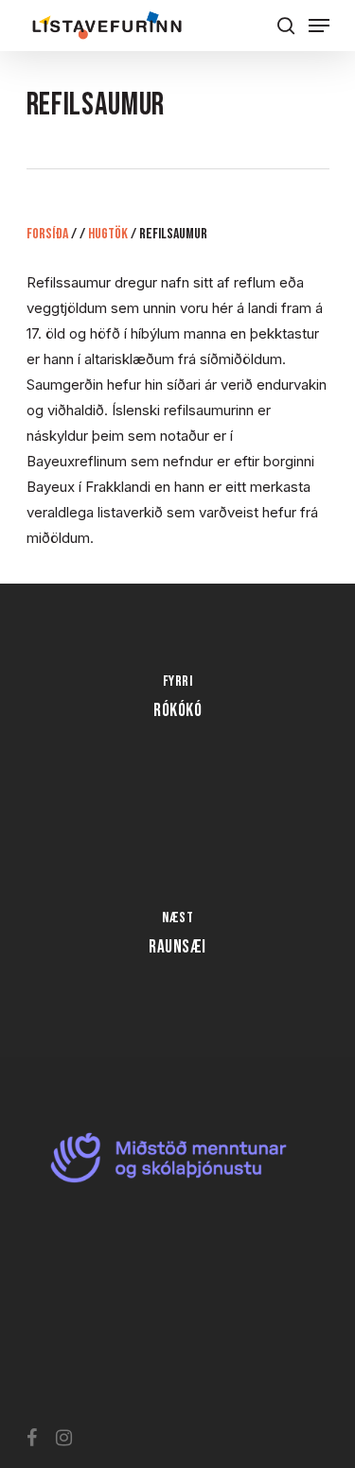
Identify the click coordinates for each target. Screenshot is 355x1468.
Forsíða (47, 234)
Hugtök (108, 234)
